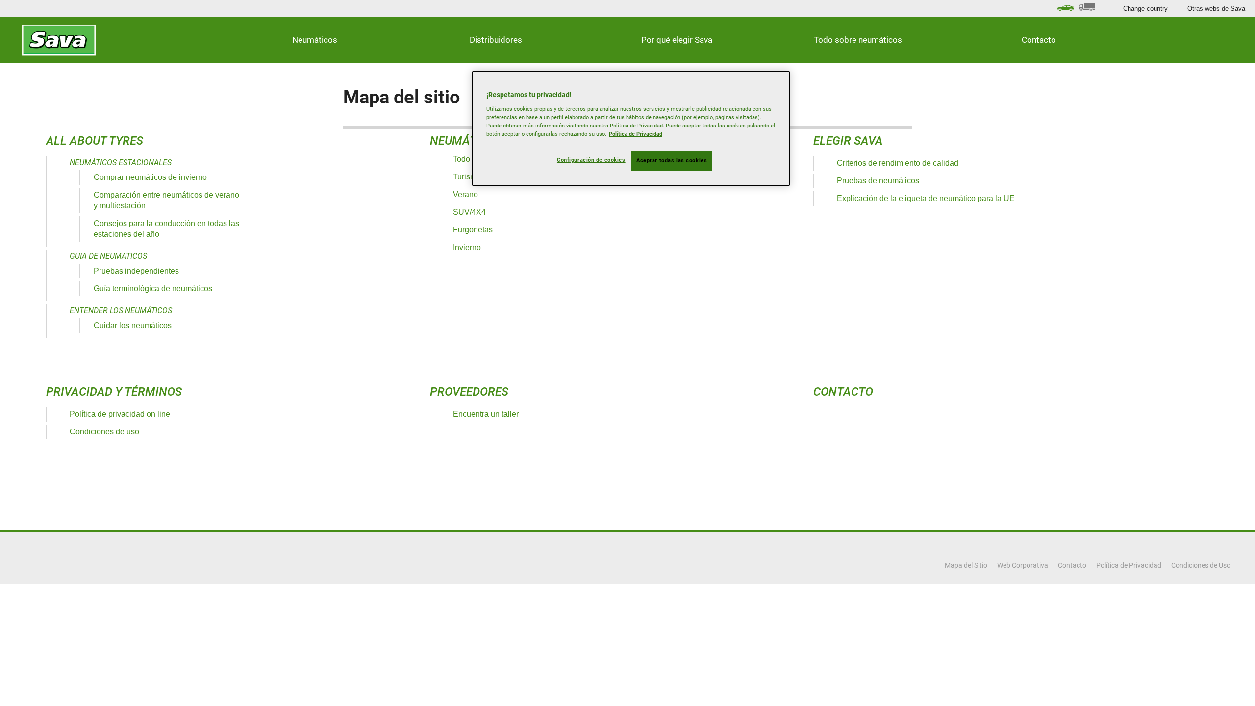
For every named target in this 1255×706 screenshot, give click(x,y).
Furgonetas (473, 230)
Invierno (467, 247)
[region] (631, 128)
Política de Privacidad (635, 133)
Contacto (1039, 40)
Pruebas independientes (136, 271)
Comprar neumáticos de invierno (150, 177)
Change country (1145, 8)
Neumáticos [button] (314, 40)
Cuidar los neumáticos (133, 325)
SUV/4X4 (469, 212)
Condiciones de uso (104, 432)
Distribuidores (496, 40)
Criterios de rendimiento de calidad (897, 163)
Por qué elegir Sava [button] (676, 40)
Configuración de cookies (591, 159)
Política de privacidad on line (120, 414)
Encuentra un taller (486, 414)
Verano (465, 194)
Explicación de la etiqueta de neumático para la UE (926, 198)
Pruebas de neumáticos (878, 180)
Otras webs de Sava (1216, 8)
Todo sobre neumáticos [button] (858, 40)
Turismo (467, 177)
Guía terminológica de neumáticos (153, 288)
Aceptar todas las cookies (671, 160)
